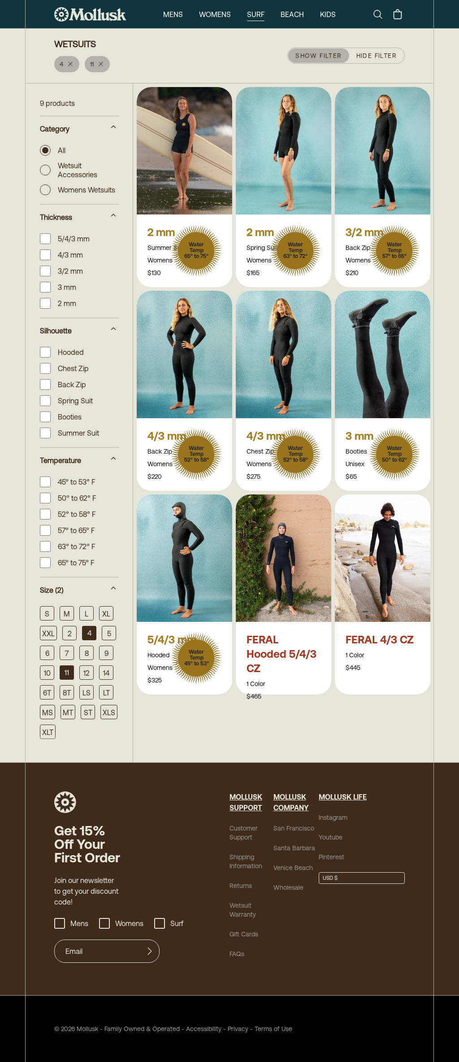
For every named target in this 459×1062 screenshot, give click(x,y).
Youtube (330, 837)
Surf (255, 14)
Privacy (238, 1028)
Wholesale (288, 887)
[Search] (381, 14)
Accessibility (200, 1028)
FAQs (237, 953)
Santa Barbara (294, 848)
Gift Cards (244, 934)
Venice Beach (293, 867)
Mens (173, 14)
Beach (292, 14)
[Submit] (149, 951)
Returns (241, 885)
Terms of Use (273, 1028)
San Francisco (293, 828)
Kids (328, 14)
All (61, 150)
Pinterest (331, 857)
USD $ (330, 878)
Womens (215, 14)
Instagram (333, 817)
